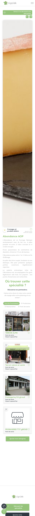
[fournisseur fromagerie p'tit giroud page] (17, 386)
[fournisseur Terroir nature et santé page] (17, 353)
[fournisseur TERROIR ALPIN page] (17, 321)
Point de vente (25, 306)
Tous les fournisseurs (11, 303)
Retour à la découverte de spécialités (22, 12)
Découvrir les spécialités (18, 507)
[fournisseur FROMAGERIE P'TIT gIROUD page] (17, 418)
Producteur (27, 303)
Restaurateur (11, 306)
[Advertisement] (17, 465)
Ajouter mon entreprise (18, 439)
